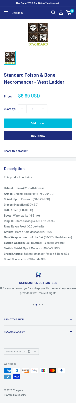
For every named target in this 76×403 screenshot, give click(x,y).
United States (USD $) (18, 351)
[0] (68, 12)
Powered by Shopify (15, 394)
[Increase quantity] (43, 109)
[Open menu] (6, 12)
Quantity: (10, 109)
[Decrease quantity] (22, 109)
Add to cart (38, 123)
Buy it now (38, 135)
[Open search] (53, 13)
